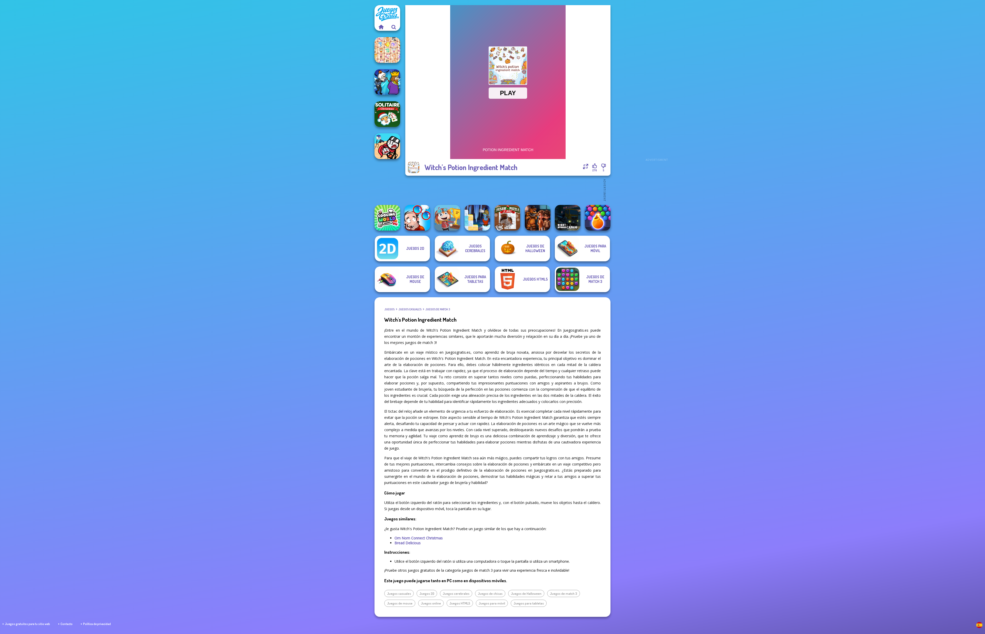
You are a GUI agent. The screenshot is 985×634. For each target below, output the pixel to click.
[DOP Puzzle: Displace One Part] (417, 218)
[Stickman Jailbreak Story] (387, 146)
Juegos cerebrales (456, 593)
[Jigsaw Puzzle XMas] (507, 218)
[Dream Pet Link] (387, 50)
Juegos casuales (409, 309)
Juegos (389, 309)
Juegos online (431, 603)
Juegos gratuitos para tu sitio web (27, 624)
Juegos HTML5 (459, 603)
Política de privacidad (97, 624)
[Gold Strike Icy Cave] (477, 218)
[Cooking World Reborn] (387, 218)
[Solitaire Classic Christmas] (387, 114)
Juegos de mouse (399, 603)
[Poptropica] (447, 218)
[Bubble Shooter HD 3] (597, 218)
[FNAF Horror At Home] (537, 218)
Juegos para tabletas (529, 603)
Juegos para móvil (492, 603)
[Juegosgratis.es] (381, 27)
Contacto (67, 624)
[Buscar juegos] (393, 27)
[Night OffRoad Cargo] (567, 218)
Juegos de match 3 (437, 309)
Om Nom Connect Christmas (419, 538)
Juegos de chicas (490, 593)
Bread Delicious (408, 542)
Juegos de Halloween (526, 593)
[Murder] (387, 82)
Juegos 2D (426, 593)
